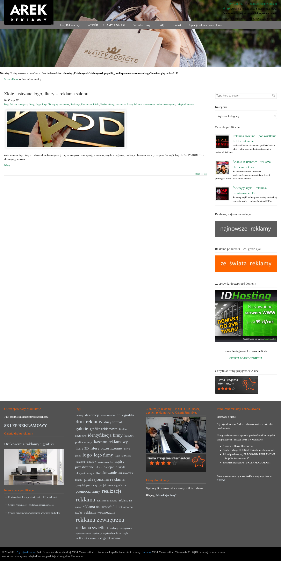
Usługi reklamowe (185, 104)
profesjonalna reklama (104, 479)
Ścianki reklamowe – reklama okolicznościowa (30, 505)
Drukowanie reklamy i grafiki (29, 444)
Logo (38, 104)
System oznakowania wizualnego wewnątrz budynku (34, 513)
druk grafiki (125, 415)
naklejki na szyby (86, 461)
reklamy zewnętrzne (121, 528)
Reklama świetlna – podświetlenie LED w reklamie (33, 497)
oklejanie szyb (114, 467)
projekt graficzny (87, 485)
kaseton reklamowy (111, 441)
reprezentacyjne (83, 533)
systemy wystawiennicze (107, 533)
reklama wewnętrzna (165, 104)
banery (79, 415)
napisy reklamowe (60, 104)
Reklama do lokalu (90, 104)
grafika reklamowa (103, 429)
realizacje (112, 491)
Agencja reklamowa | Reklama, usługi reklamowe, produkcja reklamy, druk (28, 12)
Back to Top (201, 174)
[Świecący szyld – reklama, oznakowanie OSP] (222, 193)
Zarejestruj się (239, 18)
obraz (99, 467)
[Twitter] (228, 8)
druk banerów (108, 415)
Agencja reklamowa (26, 552)
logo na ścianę (123, 455)
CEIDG (221, 480)
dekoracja (92, 415)
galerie (82, 428)
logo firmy (103, 455)
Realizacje (75, 104)
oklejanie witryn (85, 473)
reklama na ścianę (124, 104)
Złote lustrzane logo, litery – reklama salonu (46, 93)
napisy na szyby (105, 462)
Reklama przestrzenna (144, 104)
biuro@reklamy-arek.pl (263, 3)
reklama (85, 499)
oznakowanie (106, 472)
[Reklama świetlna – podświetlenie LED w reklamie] (222, 142)
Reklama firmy (107, 104)
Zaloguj (226, 18)
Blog (6, 104)
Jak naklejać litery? (166, 495)
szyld (126, 533)
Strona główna (11, 79)
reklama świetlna (92, 527)
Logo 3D (46, 104)
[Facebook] (224, 8)
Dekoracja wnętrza (19, 104)
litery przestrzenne (106, 448)
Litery (32, 104)
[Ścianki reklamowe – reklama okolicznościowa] (222, 167)
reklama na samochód (99, 507)
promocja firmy (88, 491)
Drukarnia (146, 552)
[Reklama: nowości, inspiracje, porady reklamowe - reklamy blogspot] (246, 271)
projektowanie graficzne (113, 485)
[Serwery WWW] (246, 316)
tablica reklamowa (86, 538)
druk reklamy (89, 421)
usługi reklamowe (109, 538)
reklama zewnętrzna (100, 519)
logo (87, 455)
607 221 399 (236, 3)
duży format (113, 422)
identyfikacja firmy (105, 435)
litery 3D (82, 448)
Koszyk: (263, 18)
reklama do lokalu (107, 500)
